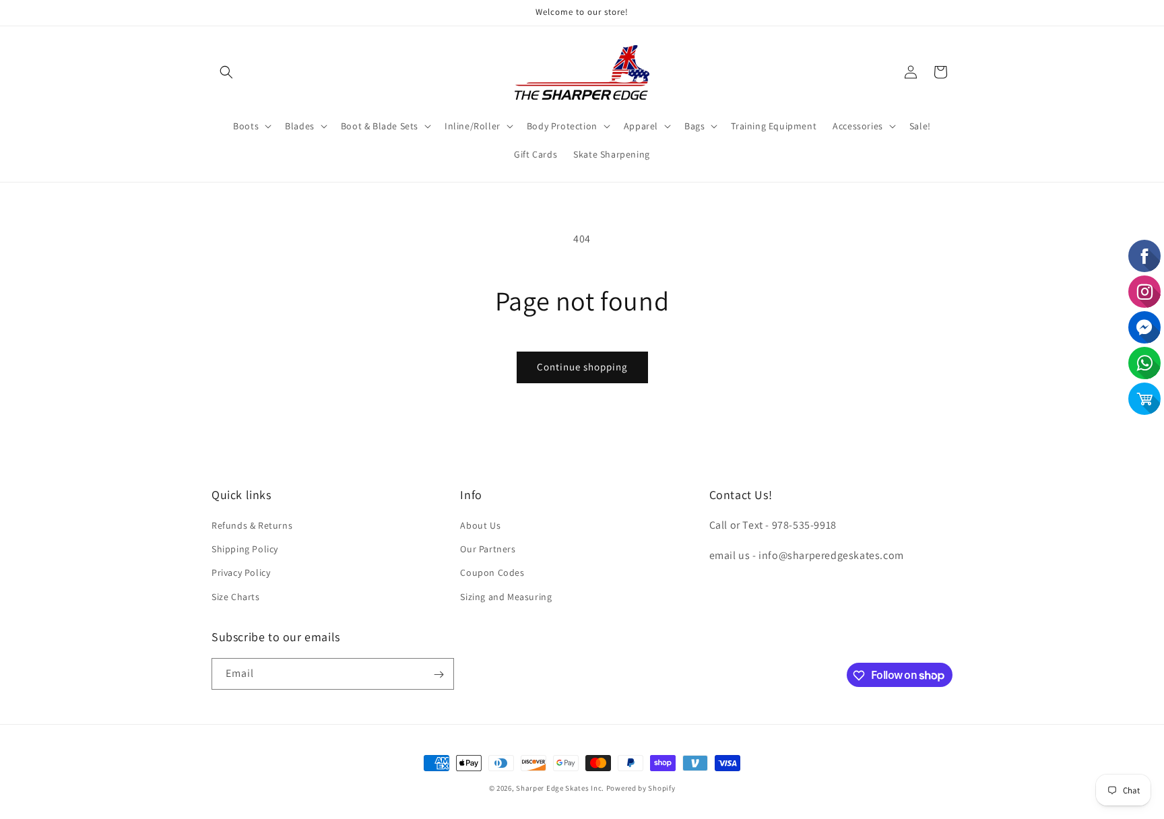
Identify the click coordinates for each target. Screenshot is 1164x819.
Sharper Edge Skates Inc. (560, 788)
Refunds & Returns (252, 525)
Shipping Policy (245, 550)
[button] (226, 72)
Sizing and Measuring (506, 597)
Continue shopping (582, 366)
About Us (480, 525)
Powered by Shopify (641, 788)
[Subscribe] (438, 674)
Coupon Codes (492, 573)
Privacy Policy (241, 573)
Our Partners (487, 550)
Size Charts (236, 597)
